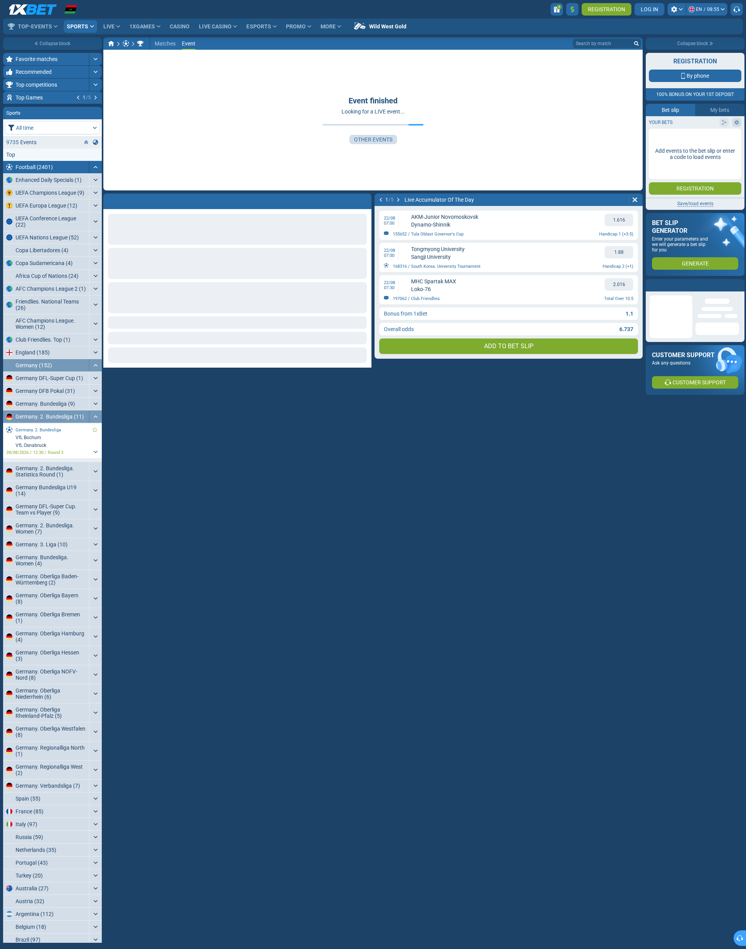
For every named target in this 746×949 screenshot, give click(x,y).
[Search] (636, 43)
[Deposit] (572, 9)
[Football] (126, 43)
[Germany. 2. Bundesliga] (140, 43)
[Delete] (635, 199)
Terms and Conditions (699, 169)
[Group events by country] (95, 189)
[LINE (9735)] (111, 43)
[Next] (95, 97)
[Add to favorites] (95, 110)
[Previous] (78, 97)
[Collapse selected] (86, 189)
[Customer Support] (736, 9)
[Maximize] (95, 59)
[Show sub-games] (95, 498)
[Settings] (677, 9)
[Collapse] (95, 214)
